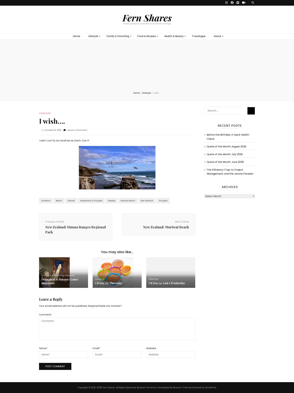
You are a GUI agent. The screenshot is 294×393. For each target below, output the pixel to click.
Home (76, 36)
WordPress (210, 387)
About (217, 36)
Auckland (45, 200)
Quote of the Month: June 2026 (225, 162)
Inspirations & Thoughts (91, 200)
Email (96, 348)
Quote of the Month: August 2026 (226, 146)
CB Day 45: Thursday (108, 283)
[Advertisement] (147, 68)
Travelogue (198, 36)
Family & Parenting (117, 36)
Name (43, 348)
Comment (45, 314)
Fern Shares (147, 17)
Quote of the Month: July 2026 (225, 154)
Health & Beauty (174, 36)
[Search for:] (225, 110)
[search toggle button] (253, 3)
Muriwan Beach (128, 200)
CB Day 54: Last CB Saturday (167, 283)
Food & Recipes (146, 36)
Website (151, 348)
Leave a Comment (77, 130)
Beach (59, 200)
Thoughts (163, 200)
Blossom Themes (182, 387)
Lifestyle (93, 36)
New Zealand (147, 200)
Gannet (71, 200)
